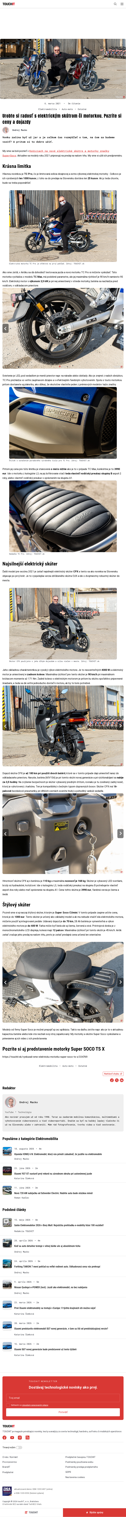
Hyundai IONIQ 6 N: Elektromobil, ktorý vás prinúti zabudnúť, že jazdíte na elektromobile (58, 1154)
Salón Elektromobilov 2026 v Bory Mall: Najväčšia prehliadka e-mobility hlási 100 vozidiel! (59, 1225)
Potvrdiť (63, 1412)
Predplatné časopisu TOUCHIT (80, 1457)
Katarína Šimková (24, 1178)
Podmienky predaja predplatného (81, 1467)
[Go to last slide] (5, 328)
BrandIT (6, 1467)
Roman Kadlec (21, 1198)
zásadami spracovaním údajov (35, 1405)
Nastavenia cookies (75, 1477)
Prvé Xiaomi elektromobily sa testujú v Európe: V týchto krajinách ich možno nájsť (54, 1308)
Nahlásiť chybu (111, 1074)
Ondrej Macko (19, 130)
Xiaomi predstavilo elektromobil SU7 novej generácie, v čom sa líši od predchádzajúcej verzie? (61, 1328)
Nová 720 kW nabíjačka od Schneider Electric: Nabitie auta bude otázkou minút (53, 1193)
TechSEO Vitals (34, 1504)
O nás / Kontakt (10, 1457)
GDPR (68, 1472)
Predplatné (7, 1472)
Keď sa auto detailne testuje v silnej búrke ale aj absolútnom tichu (47, 1246)
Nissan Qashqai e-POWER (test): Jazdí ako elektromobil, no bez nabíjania (50, 1287)
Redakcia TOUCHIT (24, 1231)
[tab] (60, 366)
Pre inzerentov (9, 1462)
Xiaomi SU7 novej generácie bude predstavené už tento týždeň (45, 1349)
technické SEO (10, 1504)
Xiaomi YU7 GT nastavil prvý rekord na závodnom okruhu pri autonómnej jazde (53, 1173)
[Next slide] (120, 328)
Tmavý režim (9, 1447)
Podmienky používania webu (79, 1462)
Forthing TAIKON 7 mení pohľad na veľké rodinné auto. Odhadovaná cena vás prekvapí (57, 1266)
